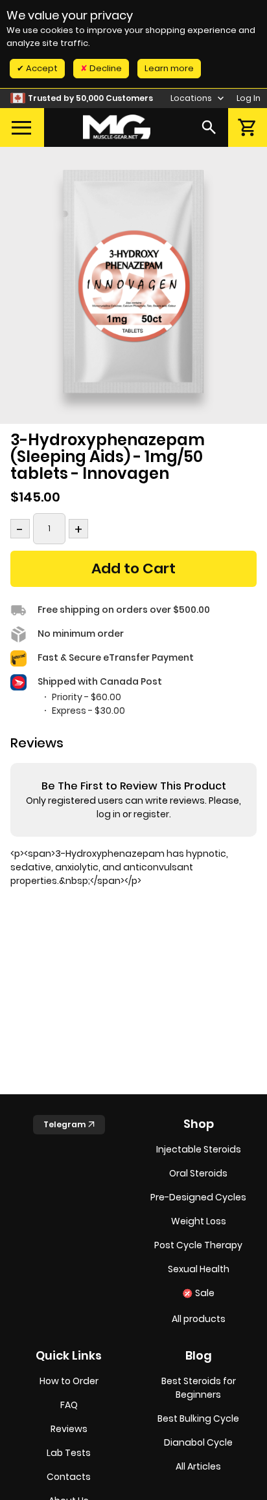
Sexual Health (198, 1269)
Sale (205, 1292)
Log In (249, 98)
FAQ (69, 1404)
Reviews (69, 1428)
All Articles (198, 1466)
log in (109, 814)
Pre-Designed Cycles (198, 1197)
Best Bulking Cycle (198, 1418)
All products (199, 1318)
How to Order (69, 1380)
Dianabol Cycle (198, 1442)
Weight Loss (198, 1221)
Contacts (69, 1476)
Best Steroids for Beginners (198, 1387)
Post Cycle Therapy (198, 1245)
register (151, 814)
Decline (104, 68)
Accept (41, 68)
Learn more (169, 68)
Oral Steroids (198, 1173)
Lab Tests (69, 1452)
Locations (192, 98)
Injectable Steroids (198, 1149)
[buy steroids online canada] (116, 127)
